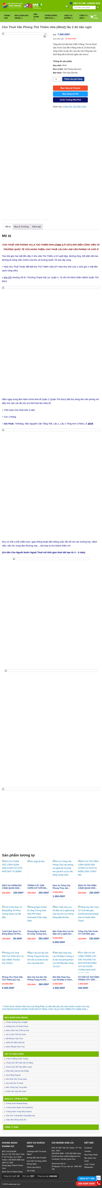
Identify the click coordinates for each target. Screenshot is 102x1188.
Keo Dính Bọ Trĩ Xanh (14, 1083)
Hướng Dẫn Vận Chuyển (36, 1158)
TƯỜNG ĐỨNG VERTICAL (51, 16)
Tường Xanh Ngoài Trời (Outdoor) (19, 1107)
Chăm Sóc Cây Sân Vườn (16, 1091)
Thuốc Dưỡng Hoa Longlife (16, 1022)
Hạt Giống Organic (13, 1075)
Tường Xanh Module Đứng (16, 1103)
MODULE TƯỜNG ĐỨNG (16, 1099)
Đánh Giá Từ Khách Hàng (12, 1172)
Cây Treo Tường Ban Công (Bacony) (20, 1116)
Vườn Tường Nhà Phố (70, 100)
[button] (45, 36)
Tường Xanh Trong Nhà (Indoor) (19, 1112)
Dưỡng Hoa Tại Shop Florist (17, 1026)
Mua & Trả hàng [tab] (21, 227)
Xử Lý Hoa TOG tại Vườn (16, 1034)
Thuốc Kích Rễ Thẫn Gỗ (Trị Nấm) (19, 1063)
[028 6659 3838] (98, 1185)
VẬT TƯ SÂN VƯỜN (14, 1054)
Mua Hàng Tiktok (91, 1155)
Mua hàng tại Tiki (70, 94)
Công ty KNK (83, 16)
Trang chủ (7, 16)
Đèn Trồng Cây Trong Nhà (16, 1087)
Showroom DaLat (58, 1164)
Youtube (87, 1151)
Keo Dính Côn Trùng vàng (16, 1079)
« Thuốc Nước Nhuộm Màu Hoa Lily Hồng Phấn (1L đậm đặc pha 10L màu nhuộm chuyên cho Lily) (45, 1006)
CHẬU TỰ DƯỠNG (68, 16)
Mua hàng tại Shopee (70, 88)
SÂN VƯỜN (36, 15)
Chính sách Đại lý (34, 1167)
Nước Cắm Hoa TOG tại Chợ (17, 1030)
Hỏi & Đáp (31, 1171)
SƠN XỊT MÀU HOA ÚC (15, 1043)
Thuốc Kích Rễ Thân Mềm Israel (19, 1067)
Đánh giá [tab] (36, 227)
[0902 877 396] (98, 1180)
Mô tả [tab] (8, 227)
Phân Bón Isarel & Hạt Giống (17, 1071)
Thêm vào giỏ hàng (73, 79)
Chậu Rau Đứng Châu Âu (16, 1120)
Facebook (88, 1148)
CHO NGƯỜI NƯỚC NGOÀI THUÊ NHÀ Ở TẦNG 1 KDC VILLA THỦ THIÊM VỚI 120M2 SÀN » (45, 1009)
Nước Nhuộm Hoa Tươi (15, 1047)
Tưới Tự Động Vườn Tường (17, 1059)
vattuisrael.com (14, 1184)
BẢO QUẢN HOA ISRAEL (21, 16)
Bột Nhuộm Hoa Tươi (14, 1039)
